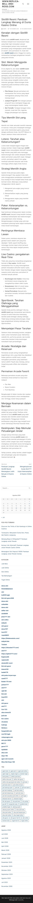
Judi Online (5, 568)
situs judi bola (20, 809)
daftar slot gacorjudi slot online (11, 782)
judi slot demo (26, 787)
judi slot (17, 787)
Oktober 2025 (6, 870)
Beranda (4, 9)
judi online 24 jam (18, 785)
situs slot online (6, 815)
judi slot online (18, 790)
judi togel (23, 796)
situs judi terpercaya (19, 812)
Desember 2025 (6, 862)
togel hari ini (15, 820)
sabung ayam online (8, 809)
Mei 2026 (4, 842)
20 (16, 508)
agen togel (5, 773)
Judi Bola (4, 564)
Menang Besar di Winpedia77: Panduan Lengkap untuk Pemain (14, 540)
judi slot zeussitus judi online (10, 796)
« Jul (3, 517)
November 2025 (6, 866)
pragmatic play (13, 804)
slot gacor (5, 818)
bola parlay (5, 776)
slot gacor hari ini (15, 818)
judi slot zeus (19, 793)
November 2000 (6, 886)
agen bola (5, 771)
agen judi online (22, 771)
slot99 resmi (9, 53)
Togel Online (5, 580)
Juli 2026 (4, 834)
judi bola (24, 782)
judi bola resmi (6, 785)
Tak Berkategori (26, 28)
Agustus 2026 (6, 830)
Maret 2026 (5, 850)
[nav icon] (28, 4)
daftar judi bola (15, 776)
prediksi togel (6, 807)
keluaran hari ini (6, 798)
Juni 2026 (4, 838)
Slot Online (5, 572)
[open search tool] (23, 4)
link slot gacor (6, 801)
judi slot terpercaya (7, 793)
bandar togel (24, 773)
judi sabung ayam (7, 787)
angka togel (14, 773)
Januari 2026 (5, 858)
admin (4, 28)
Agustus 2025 (6, 878)
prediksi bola (23, 804)
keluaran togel (18, 798)
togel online (24, 820)
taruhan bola (6, 820)
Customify (20, 900)
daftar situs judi (6, 779)
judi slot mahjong (7, 790)
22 (25, 508)
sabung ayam (16, 807)
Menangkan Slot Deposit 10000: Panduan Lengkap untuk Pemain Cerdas (15, 553)
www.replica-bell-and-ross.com (10, 4)
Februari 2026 (6, 854)
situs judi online (6, 812)
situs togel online (18, 815)
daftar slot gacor (18, 779)
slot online (25, 818)
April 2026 (4, 846)
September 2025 (7, 874)
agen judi (13, 771)
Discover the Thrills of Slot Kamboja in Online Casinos (16, 528)
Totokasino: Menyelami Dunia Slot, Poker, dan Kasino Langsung (15, 534)
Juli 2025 (4, 882)
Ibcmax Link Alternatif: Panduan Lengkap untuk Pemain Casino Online (15, 546)
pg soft (4, 804)
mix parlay (25, 801)
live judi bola (16, 801)
